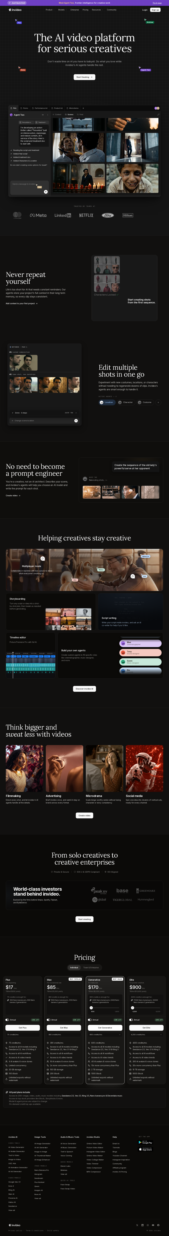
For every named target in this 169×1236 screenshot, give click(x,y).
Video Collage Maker (95, 1160)
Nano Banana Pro (41, 1170)
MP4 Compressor (94, 1172)
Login (144, 10)
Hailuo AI (12, 1202)
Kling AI (11, 1190)
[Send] (46, 192)
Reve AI (37, 1194)
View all (11, 1210)
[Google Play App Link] (150, 1142)
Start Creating (82, 77)
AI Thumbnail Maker (42, 1156)
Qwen (36, 1186)
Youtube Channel (120, 1156)
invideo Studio (93, 1137)
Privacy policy (15, 1231)
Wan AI (11, 1194)
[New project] (83, 108)
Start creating (84, 919)
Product (49, 10)
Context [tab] (58, 114)
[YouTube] (153, 1225)
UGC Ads (12, 1163)
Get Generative (105, 1028)
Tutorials (116, 1147)
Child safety (53, 1231)
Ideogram (38, 1174)
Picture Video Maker (95, 1147)
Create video (84, 815)
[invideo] (14, 1225)
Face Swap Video (68, 1189)
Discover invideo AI (84, 689)
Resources (96, 10)
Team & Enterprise (91, 968)
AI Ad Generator (15, 1171)
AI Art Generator (41, 1147)
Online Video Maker (95, 1156)
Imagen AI (38, 1190)
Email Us (116, 1143)
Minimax (64, 1170)
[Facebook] (158, 1225)
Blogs (115, 1152)
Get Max (64, 1028)
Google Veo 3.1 (14, 1182)
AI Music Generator (68, 1147)
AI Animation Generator (18, 1167)
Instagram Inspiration (121, 1160)
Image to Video (14, 1159)
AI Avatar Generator (16, 1151)
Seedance (12, 1206)
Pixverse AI (12, 1198)
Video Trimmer (92, 1164)
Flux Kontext (39, 1182)
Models (61, 10)
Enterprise (75, 10)
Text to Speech (67, 1152)
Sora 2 (11, 1186)
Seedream (38, 1178)
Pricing (85, 10)
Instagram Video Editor (96, 1152)
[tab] (13, 108)
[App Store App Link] (150, 1149)
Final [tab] (81, 114)
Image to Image (40, 1152)
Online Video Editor (94, 1143)
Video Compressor (94, 1168)
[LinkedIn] (142, 1225)
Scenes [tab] (70, 114)
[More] (48, 115)
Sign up (155, 10)
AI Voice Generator (68, 1143)
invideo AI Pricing (120, 1172)
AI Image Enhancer (42, 1160)
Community (111, 10)
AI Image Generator (42, 1143)
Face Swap (65, 1184)
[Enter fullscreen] (158, 114)
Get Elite (146, 1028)
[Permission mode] (43, 115)
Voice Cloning (66, 1156)
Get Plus (22, 1028)
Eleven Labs (65, 1166)
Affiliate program (119, 1168)
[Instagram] (147, 1225)
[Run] (76, 420)
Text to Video (13, 1155)
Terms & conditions (35, 1231)
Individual (74, 968)
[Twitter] (137, 1225)
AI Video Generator (16, 1147)
